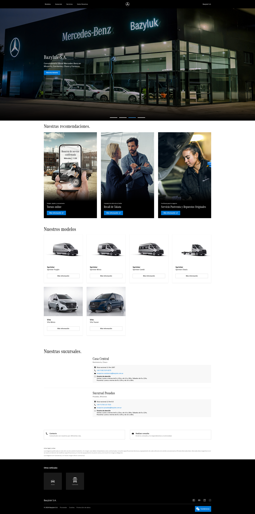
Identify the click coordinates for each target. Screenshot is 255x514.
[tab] (113, 117)
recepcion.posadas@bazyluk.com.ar (109, 407)
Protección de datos (83, 507)
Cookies (72, 507)
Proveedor (63, 507)
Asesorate (58, 4)
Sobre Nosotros (82, 4)
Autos (53, 484)
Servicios (69, 4)
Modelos (48, 4)
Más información (52, 71)
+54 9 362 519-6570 (104, 370)
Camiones (75, 484)
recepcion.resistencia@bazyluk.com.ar (110, 373)
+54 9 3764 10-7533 (104, 404)
